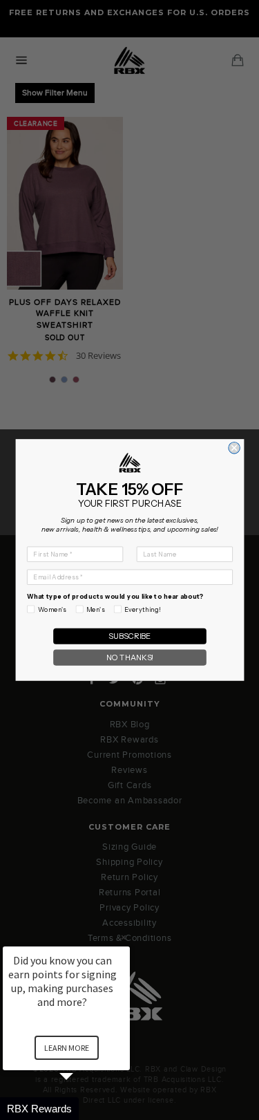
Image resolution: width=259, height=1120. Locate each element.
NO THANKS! (129, 657)
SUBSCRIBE (129, 636)
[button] (83, 1108)
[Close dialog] (234, 448)
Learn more (66, 1048)
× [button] (123, 937)
